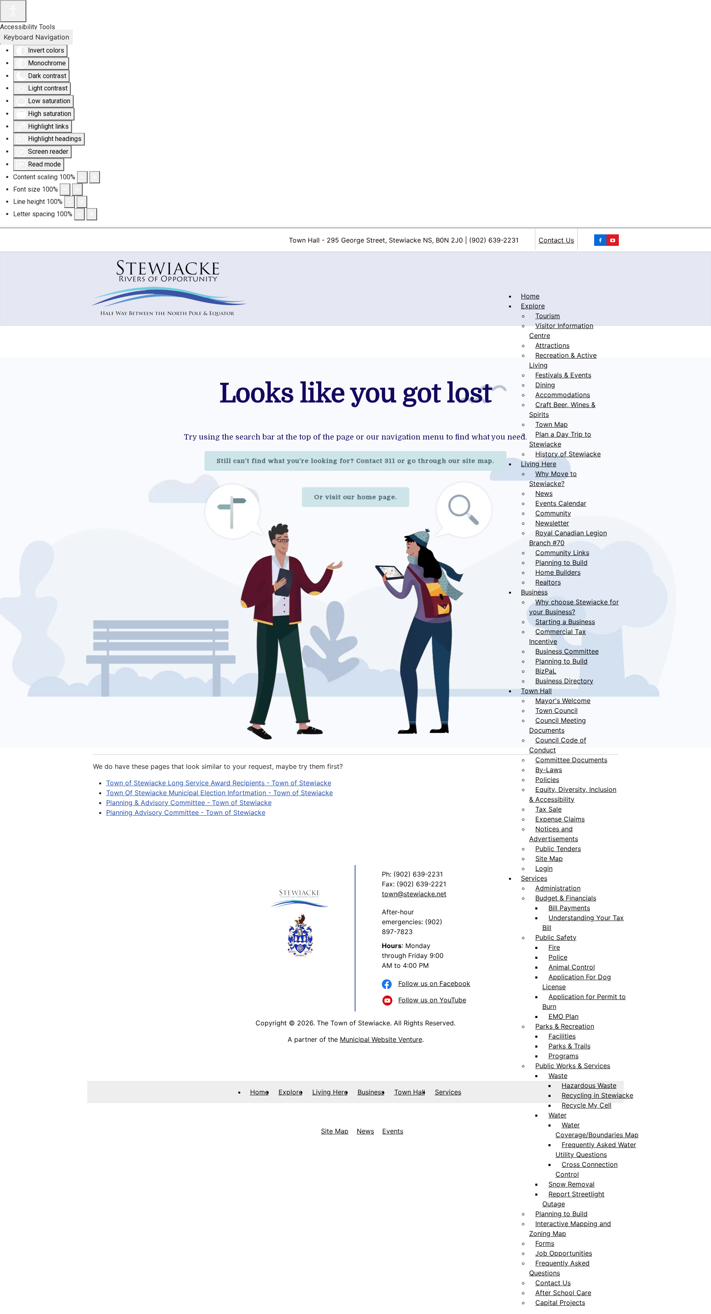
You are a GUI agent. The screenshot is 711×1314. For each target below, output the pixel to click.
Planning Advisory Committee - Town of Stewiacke (185, 812)
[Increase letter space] (91, 214)
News (365, 1131)
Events (392, 1131)
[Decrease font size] (65, 189)
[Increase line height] (82, 202)
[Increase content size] (94, 177)
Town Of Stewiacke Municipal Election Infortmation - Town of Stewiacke (219, 793)
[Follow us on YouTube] (388, 1001)
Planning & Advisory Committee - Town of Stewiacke (189, 802)
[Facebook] (612, 240)
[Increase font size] (77, 189)
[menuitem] (530, 296)
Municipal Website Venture (381, 1039)
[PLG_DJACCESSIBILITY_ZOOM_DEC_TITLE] (82, 177)
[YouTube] (600, 240)
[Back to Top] (696, 1298)
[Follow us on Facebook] (388, 985)
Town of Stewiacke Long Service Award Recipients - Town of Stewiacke (218, 783)
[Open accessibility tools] (13, 11)
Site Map (335, 1131)
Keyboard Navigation (36, 37)
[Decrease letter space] (79, 214)
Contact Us (556, 240)
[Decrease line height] (69, 202)
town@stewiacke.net (414, 894)
